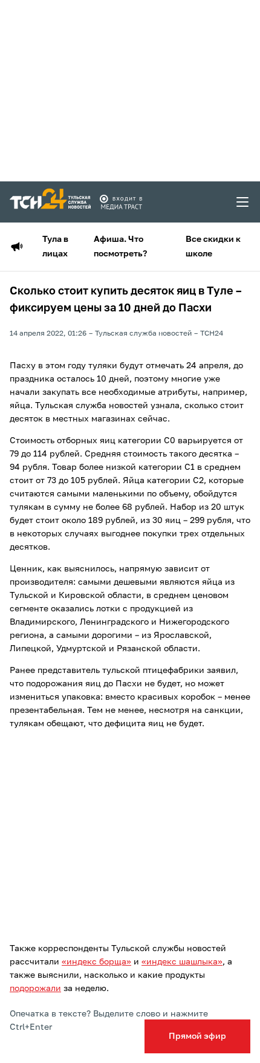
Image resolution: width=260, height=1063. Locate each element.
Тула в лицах (55, 246)
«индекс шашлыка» (182, 962)
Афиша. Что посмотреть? (120, 246)
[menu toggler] (243, 202)
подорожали (35, 988)
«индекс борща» (96, 962)
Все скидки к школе (213, 246)
